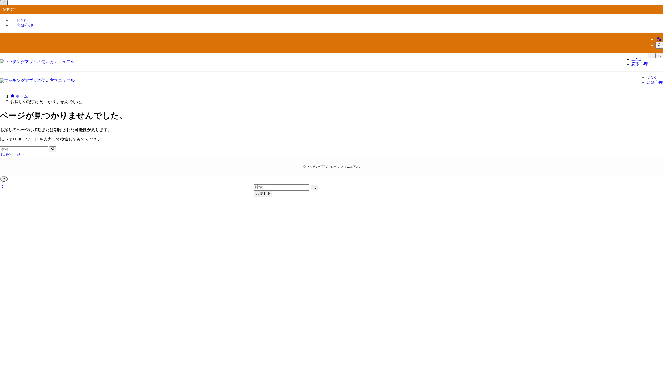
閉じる (264, 194)
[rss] (659, 39)
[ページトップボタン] (4, 179)
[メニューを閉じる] (4, 2)
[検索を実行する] (52, 149)
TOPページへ (12, 154)
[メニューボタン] (651, 55)
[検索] (659, 45)
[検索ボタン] (659, 55)
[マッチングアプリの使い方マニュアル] (37, 62)
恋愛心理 (25, 25)
